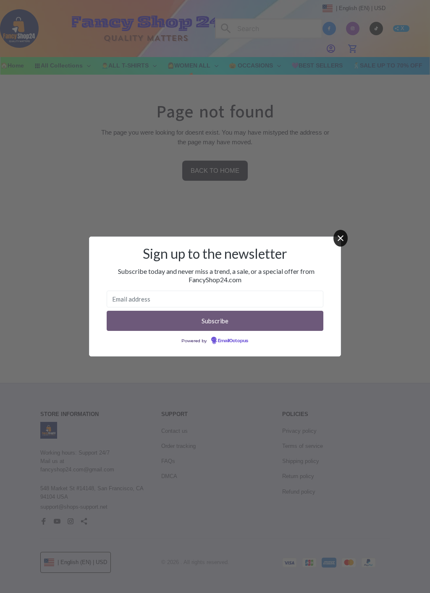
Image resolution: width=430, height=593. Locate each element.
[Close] (340, 238)
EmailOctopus (233, 341)
